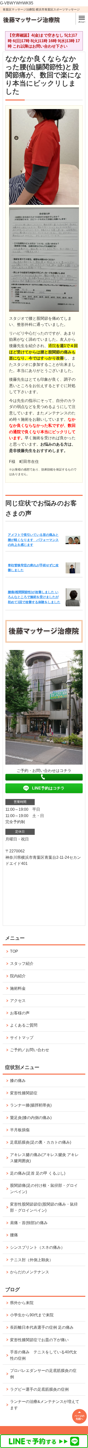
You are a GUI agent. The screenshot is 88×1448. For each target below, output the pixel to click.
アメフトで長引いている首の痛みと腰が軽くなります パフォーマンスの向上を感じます (33, 540)
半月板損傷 (20, 1130)
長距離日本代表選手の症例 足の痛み (42, 1327)
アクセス (18, 1001)
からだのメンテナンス (29, 1272)
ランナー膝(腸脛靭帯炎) (31, 1105)
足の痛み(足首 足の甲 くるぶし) (39, 1173)
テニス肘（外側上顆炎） (31, 1260)
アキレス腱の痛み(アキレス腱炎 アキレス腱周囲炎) (44, 1158)
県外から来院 (21, 1303)
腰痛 (14, 1235)
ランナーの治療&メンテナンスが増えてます (44, 1404)
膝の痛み (18, 1081)
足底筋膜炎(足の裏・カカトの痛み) (40, 1142)
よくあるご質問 (23, 1025)
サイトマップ (21, 1038)
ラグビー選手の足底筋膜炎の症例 (39, 1389)
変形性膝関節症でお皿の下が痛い (39, 1340)
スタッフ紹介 (21, 963)
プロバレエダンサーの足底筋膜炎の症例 (43, 1373)
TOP (14, 951)
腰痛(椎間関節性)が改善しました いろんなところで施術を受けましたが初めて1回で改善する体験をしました (34, 597)
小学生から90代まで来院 (32, 1315)
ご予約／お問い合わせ (29, 1050)
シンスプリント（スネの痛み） (37, 1247)
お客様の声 (20, 1013)
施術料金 (18, 988)
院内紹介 (18, 976)
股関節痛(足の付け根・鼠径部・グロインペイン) (44, 1188)
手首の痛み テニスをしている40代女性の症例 (43, 1355)
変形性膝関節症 (23, 1093)
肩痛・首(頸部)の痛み (29, 1223)
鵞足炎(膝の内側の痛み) (31, 1118)
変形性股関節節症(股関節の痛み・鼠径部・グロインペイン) (44, 1207)
